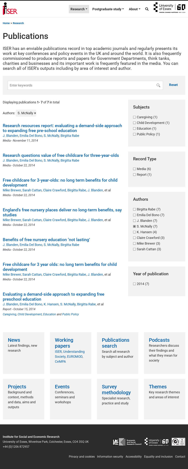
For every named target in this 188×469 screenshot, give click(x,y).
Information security (110, 456)
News (14, 340)
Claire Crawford (54, 190)
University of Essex (169, 9)
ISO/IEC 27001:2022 (178, 442)
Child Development (30, 314)
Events (62, 387)
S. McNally (51, 136)
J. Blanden (10, 136)
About (133, 9)
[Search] (147, 9)
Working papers (64, 343)
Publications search (115, 343)
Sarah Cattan (32, 190)
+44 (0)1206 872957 (16, 446)
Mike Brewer (12, 190)
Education (49, 314)
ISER (58, 351)
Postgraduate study (106, 9)
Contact (180, 456)
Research (77, 9)
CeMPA (60, 361)
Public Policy (70, 314)
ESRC (126, 442)
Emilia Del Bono (31, 136)
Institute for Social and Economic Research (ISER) (10, 9)
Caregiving (9, 314)
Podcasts (159, 340)
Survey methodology (116, 390)
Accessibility (134, 456)
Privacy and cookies (82, 456)
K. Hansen (51, 304)
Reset (173, 85)
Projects (17, 387)
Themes (158, 387)
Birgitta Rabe (70, 136)
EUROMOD (74, 356)
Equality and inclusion (158, 456)
